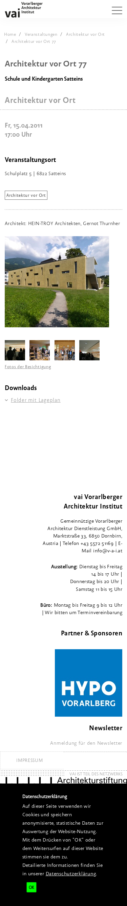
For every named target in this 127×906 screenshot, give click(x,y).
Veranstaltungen (41, 34)
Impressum (29, 760)
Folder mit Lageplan (35, 400)
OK (31, 887)
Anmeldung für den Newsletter (86, 743)
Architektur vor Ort (85, 34)
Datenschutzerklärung (71, 873)
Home (10, 34)
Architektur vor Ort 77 (34, 41)
